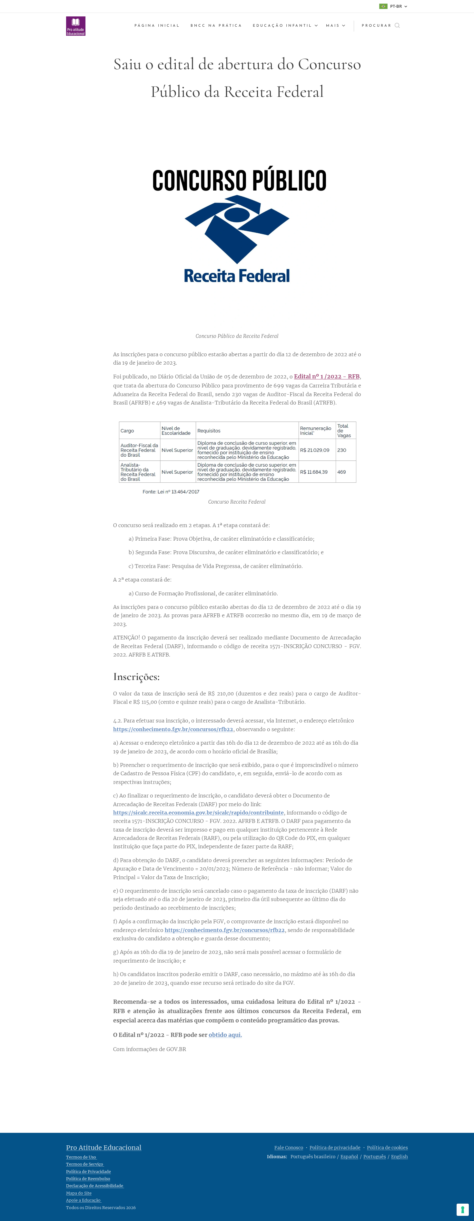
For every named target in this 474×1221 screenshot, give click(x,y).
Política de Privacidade (88, 1171)
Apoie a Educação (84, 1200)
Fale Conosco (288, 1148)
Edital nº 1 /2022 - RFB (326, 376)
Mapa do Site (79, 1193)
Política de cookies (387, 1148)
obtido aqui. (225, 1035)
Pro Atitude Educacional (104, 1147)
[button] (381, 26)
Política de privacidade (335, 1148)
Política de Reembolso (88, 1178)
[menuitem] (159, 26)
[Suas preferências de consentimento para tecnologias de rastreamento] (463, 1210)
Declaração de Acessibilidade (95, 1185)
